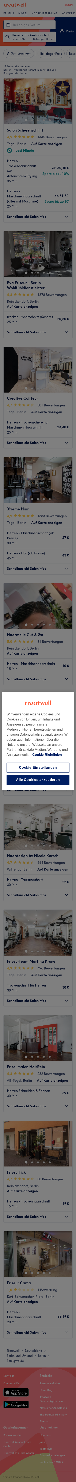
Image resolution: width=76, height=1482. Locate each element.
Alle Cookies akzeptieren (38, 780)
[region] (38, 741)
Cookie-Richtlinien (47, 754)
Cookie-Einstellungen (38, 767)
